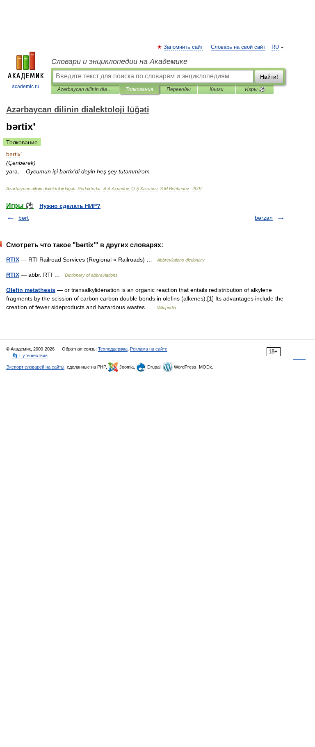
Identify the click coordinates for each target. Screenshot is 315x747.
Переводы (179, 89)
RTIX (12, 259)
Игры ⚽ (255, 89)
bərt (23, 217)
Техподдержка (113, 348)
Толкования (139, 89)
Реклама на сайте (148, 348)
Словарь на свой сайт (238, 47)
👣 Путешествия (30, 355)
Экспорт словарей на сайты (35, 366)
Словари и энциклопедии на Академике (119, 61)
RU (275, 47)
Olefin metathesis (30, 290)
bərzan (264, 217)
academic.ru (25, 86)
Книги (217, 89)
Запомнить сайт (183, 47)
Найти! (269, 76)
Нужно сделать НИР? (69, 206)
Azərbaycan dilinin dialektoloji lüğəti (85, 89)
